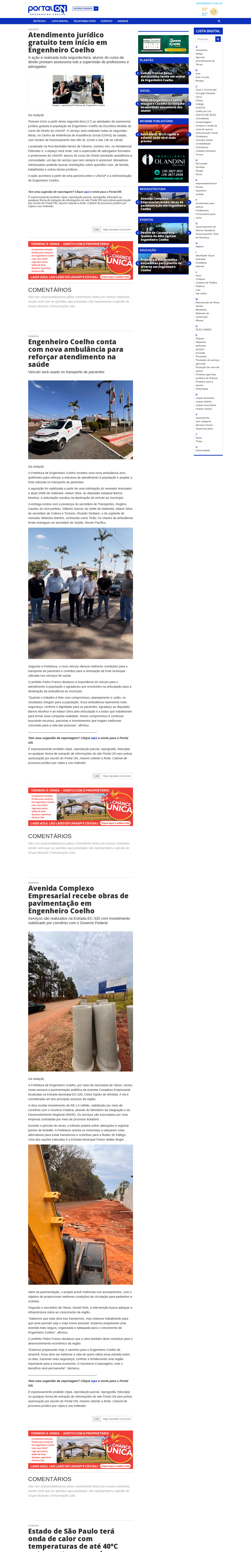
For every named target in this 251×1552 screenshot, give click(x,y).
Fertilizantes (202, 210)
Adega (199, 53)
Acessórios (201, 50)
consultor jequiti (204, 140)
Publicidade (202, 388)
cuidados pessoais (206, 150)
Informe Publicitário (156, 121)
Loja (198, 289)
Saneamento (203, 417)
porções (200, 349)
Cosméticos (202, 147)
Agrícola (200, 57)
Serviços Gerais (204, 425)
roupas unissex (204, 408)
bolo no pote (202, 77)
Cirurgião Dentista (205, 93)
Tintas (199, 441)
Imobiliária (201, 262)
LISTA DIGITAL (208, 31)
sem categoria (203, 421)
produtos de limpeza (207, 378)
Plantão (146, 60)
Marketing (201, 309)
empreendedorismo (206, 183)
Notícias (39, 21)
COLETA (200, 107)
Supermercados (204, 428)
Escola (199, 187)
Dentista (200, 167)
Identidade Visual (205, 255)
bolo (198, 73)
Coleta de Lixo (203, 111)
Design (199, 170)
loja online (201, 293)
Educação (148, 250)
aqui (87, 191)
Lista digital (60, 21)
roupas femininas (205, 398)
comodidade (202, 118)
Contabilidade (203, 143)
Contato (106, 21)
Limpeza (200, 279)
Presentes (201, 356)
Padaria (200, 338)
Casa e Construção (206, 89)
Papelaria (201, 342)
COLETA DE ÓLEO (206, 114)
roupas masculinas (206, 405)
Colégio (200, 104)
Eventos (146, 219)
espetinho (201, 190)
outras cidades (85, 8)
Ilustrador (201, 259)
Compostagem (204, 122)
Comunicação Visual (207, 132)
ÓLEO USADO (203, 329)
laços (198, 275)
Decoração (201, 163)
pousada (200, 352)
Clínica (199, 100)
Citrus (199, 96)
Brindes (200, 80)
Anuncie (122, 21)
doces (199, 174)
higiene (200, 246)
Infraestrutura (153, 189)
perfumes (201, 345)
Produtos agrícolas (206, 374)
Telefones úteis (85, 21)
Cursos (199, 154)
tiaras (199, 437)
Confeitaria (201, 136)
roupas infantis (204, 401)
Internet (200, 266)
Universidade (203, 450)
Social (145, 90)
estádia (200, 194)
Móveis (199, 320)
